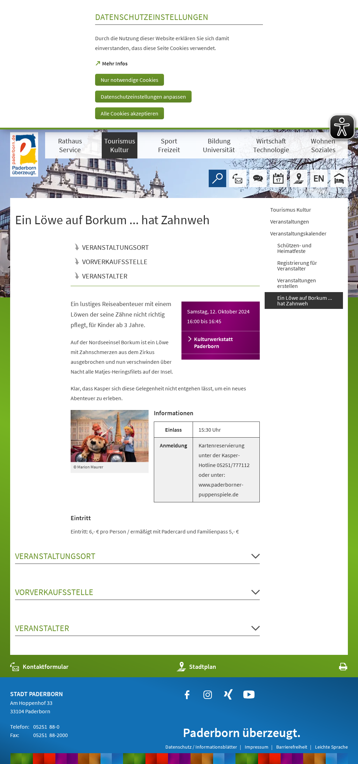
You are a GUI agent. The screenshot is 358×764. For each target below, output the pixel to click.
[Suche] (217, 178)
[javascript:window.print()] (337, 668)
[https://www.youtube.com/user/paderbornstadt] (249, 694)
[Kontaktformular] (237, 178)
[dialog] (179, 64)
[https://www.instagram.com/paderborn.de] (207, 694)
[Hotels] (339, 178)
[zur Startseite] (24, 154)
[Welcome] (319, 178)
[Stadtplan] (298, 178)
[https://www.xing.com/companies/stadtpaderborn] (228, 694)
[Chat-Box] (258, 178)
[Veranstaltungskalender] (278, 178)
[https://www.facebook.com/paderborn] (187, 694)
